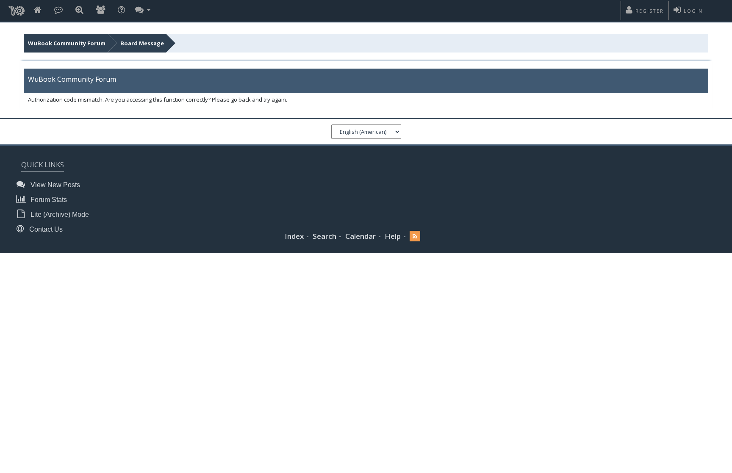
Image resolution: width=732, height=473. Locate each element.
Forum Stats (48, 199)
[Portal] (58, 10)
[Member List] (101, 10)
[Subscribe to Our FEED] (415, 236)
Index (294, 236)
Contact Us (45, 229)
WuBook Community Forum (66, 43)
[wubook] (16, 8)
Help (393, 236)
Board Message (142, 43)
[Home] (37, 10)
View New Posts (54, 184)
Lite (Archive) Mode (59, 214)
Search (324, 236)
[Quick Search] (79, 10)
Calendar (360, 236)
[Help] (121, 10)
